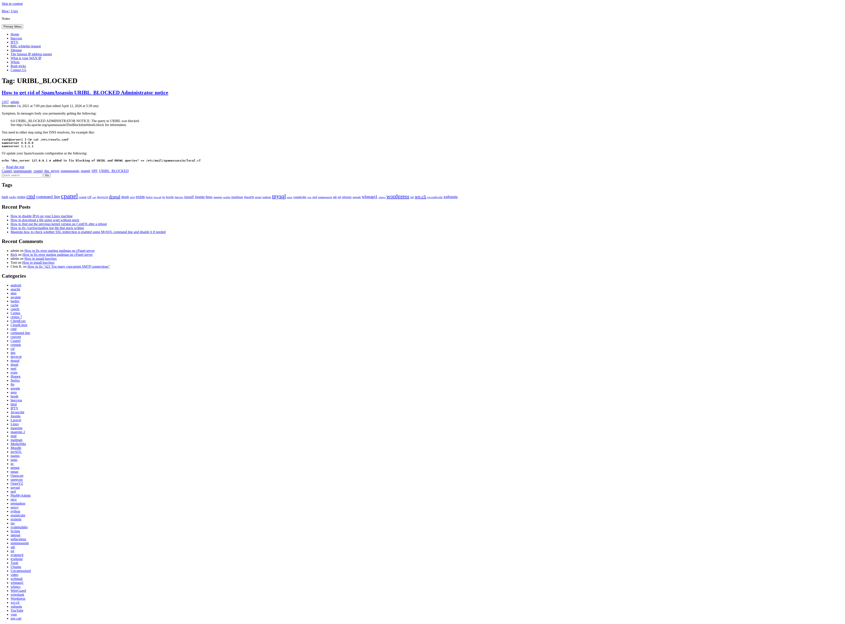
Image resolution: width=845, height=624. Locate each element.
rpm (309, 197)
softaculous (18, 539)
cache (12, 197)
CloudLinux (19, 325)
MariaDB (249, 197)
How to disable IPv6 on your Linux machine (42, 216)
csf (89, 197)
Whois (15, 62)
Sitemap (16, 50)
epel (13, 368)
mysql (279, 196)
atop (14, 293)
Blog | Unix (10, 11)
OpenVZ (17, 483)
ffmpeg (15, 376)
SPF (94, 171)
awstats (16, 297)
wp (412, 197)
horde (170, 197)
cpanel (37, 171)
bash (5, 197)
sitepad (15, 535)
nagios (15, 456)
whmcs (382, 197)
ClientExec (18, 321)
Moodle (16, 448)
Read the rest (15, 167)
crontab (82, 197)
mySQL (16, 452)
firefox (149, 197)
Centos (15, 313)
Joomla (200, 197)
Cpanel (7, 171)
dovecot (102, 197)
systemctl (17, 555)
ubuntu (347, 197)
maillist (226, 197)
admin (15, 102)
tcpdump (17, 559)
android (16, 285)
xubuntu (450, 196)
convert (16, 337)
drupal (114, 196)
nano (14, 460)
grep (14, 392)
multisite (266, 197)
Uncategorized (21, 571)
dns (13, 353)
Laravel (16, 420)
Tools (14, 563)
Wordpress (18, 598)
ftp (163, 197)
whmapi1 (370, 196)
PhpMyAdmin (21, 495)
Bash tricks (18, 66)
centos (21, 197)
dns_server (51, 171)
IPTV (14, 42)
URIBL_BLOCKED (114, 171)
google (15, 388)
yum (14, 614)
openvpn (17, 479)
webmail (16, 579)
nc (12, 464)
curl (94, 197)
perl (13, 491)
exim (140, 196)
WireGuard (18, 590)
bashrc (15, 301)
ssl (339, 197)
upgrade (357, 197)
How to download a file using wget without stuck (45, 220)
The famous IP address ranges (31, 54)
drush (125, 197)
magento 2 (18, 432)
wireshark (17, 594)
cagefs (15, 309)
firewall (157, 197)
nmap (289, 197)
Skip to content (12, 4)
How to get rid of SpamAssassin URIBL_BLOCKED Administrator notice (85, 92)
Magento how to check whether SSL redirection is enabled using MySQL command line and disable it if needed (88, 232)
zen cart (16, 618)
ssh (335, 197)
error (132, 197)
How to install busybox (40, 258)
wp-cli (420, 196)
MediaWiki (18, 444)
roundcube (299, 197)
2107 (5, 102)
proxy (15, 507)
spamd (85, 171)
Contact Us (18, 70)
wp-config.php (435, 197)
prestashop (18, 503)
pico (14, 499)
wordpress (397, 196)
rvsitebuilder (19, 527)
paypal (15, 487)
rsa (13, 523)
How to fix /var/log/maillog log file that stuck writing (47, 228)
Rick (14, 254)
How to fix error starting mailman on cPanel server (59, 251)
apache (15, 289)
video (14, 575)
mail (14, 436)
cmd (30, 196)
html (14, 404)
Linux (15, 424)
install (189, 197)
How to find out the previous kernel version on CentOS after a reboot (59, 224)
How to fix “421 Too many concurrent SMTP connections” (69, 266)
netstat (15, 468)
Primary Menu (12, 26)
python (15, 511)
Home (15, 34)
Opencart (17, 475)
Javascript (17, 412)
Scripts (15, 531)
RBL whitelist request (26, 46)
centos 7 (16, 317)
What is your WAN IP (26, 58)
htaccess (16, 38)
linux (209, 197)
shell (314, 197)
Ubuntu (16, 567)
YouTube (17, 610)
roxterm (16, 519)
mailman (237, 197)
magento (217, 197)
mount (258, 197)
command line (48, 196)
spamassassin (22, 171)
